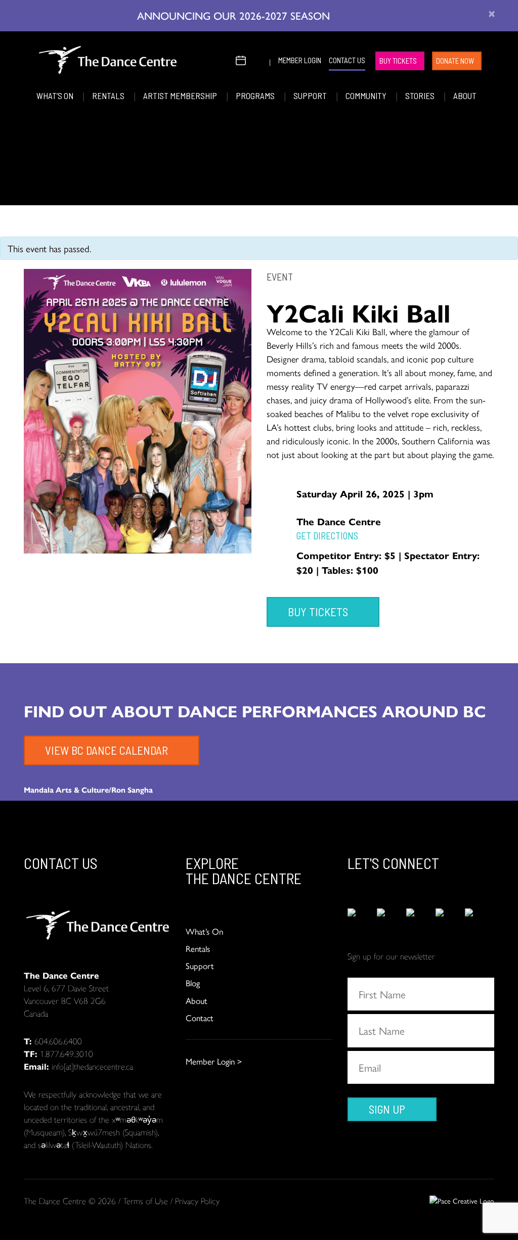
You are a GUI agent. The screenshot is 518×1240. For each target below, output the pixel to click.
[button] (224, 59)
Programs (256, 95)
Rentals (109, 95)
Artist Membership (181, 95)
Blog (193, 983)
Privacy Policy (197, 1201)
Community (367, 95)
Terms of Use (145, 1201)
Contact (199, 1018)
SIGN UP (387, 1109)
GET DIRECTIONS (327, 535)
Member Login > (214, 1061)
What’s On (55, 95)
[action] (362, 919)
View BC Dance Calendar (106, 750)
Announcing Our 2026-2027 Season (235, 15)
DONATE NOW (455, 60)
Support (310, 95)
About (465, 95)
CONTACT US (347, 60)
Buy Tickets (398, 60)
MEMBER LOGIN (299, 60)
